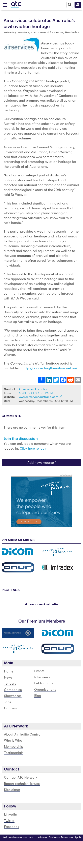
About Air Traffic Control (22, 734)
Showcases (13, 696)
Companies (13, 689)
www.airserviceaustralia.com (39, 397)
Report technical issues (22, 783)
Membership (13, 746)
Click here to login (33, 448)
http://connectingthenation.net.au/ (50, 368)
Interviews (42, 677)
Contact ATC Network (20, 777)
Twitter (9, 820)
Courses (10, 708)
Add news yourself (41, 462)
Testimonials (13, 753)
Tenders (10, 683)
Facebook (11, 826)
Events (39, 671)
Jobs (7, 702)
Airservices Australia (33, 389)
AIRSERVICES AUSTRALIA (36, 393)
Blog (37, 695)
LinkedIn (10, 814)
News (8, 677)
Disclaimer (12, 789)
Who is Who (13, 740)
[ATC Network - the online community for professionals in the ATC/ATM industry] (16, 3)
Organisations (45, 689)
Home (8, 671)
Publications (43, 683)
